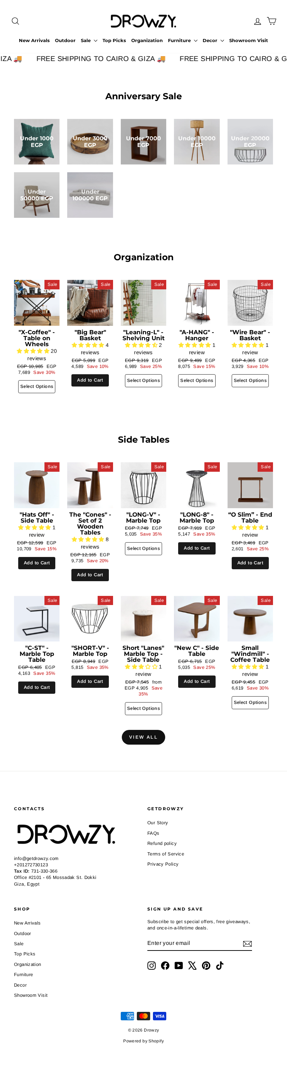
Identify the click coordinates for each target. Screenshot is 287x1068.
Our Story (157, 822)
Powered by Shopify (143, 1041)
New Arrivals (34, 40)
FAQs (153, 833)
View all (143, 737)
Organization (147, 40)
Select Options (36, 386)
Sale (86, 40)
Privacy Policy (162, 864)
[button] (34, 351)
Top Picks (114, 40)
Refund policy (162, 843)
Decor (211, 40)
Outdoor (65, 40)
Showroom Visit (248, 40)
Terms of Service (165, 854)
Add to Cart (90, 380)
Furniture (180, 40)
